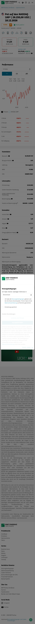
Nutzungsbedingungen (18, 299)
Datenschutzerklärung (11, 303)
